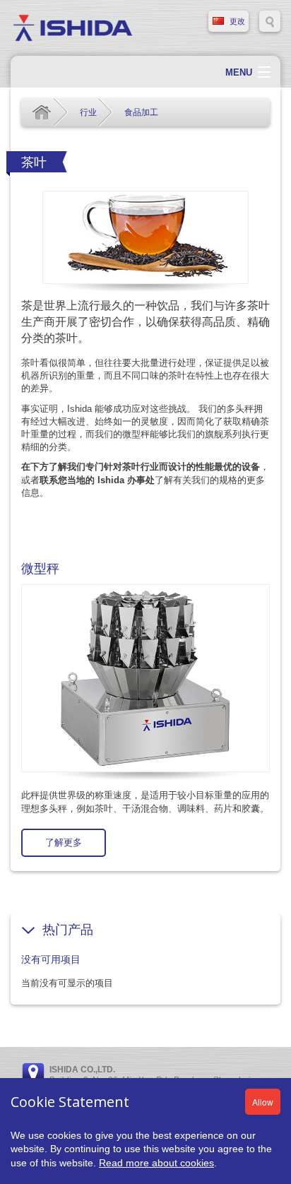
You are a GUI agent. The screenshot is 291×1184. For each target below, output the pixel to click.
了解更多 (63, 842)
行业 (88, 112)
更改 (237, 21)
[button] (145, 510)
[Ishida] (73, 27)
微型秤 (40, 568)
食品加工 (141, 112)
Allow (262, 1102)
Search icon (269, 21)
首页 (41, 112)
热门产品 (67, 928)
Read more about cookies (156, 1162)
